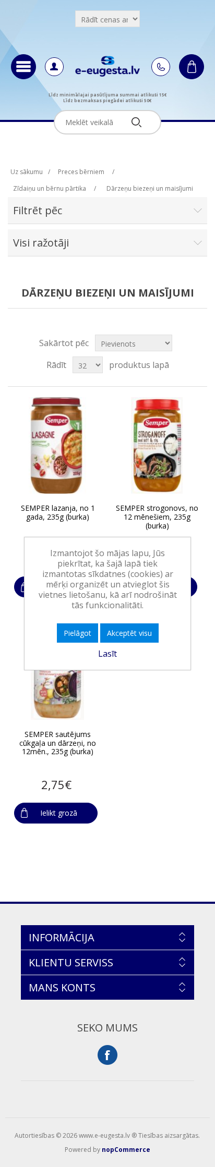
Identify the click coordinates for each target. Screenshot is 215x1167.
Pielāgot (77, 633)
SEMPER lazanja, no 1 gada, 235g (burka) (58, 513)
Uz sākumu (26, 171)
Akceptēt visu (129, 633)
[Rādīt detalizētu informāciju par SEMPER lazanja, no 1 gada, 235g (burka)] (57, 445)
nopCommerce (126, 1149)
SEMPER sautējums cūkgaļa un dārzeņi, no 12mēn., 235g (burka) (57, 743)
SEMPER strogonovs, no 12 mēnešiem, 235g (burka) (157, 517)
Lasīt (107, 653)
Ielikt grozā (58, 813)
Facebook (107, 1055)
